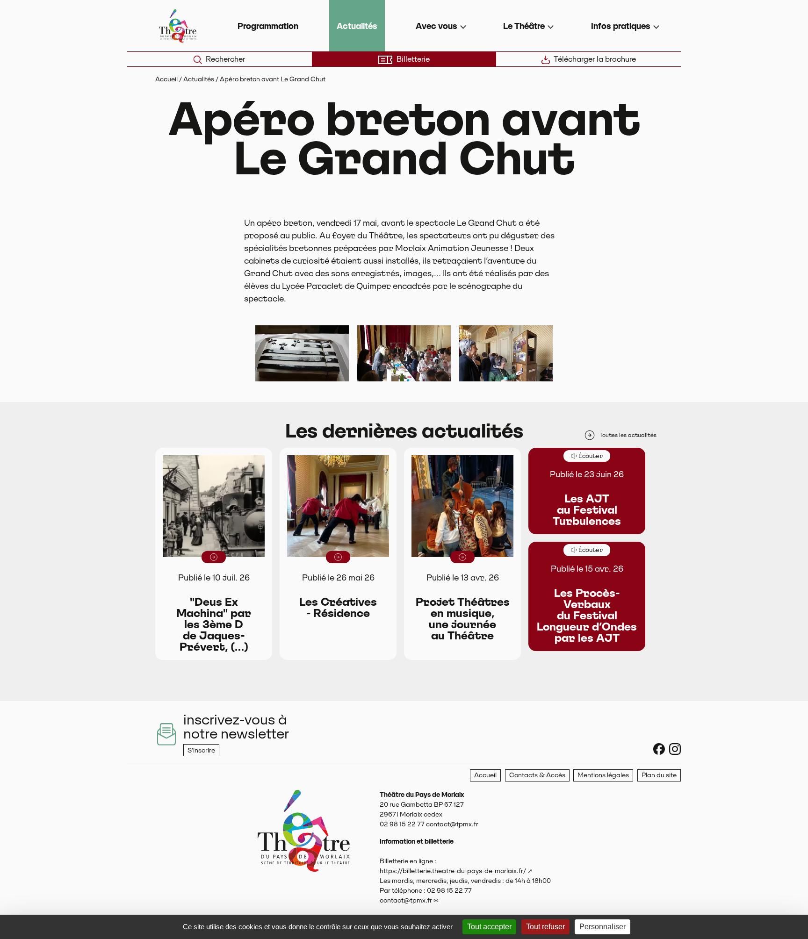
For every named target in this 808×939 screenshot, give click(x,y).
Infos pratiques (620, 26)
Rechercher (225, 59)
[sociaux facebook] (659, 749)
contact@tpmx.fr (406, 900)
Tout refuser (545, 927)
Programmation (268, 26)
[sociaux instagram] (675, 749)
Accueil (166, 79)
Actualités (357, 26)
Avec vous (436, 26)
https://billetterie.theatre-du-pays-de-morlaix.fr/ (453, 870)
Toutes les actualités (627, 435)
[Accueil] (304, 859)
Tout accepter (489, 927)
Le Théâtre (524, 26)
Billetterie (413, 59)
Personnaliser (602, 927)
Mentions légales (603, 775)
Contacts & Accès (537, 775)
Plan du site (659, 775)
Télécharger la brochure (595, 59)
